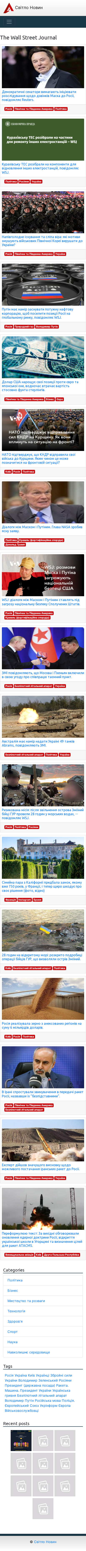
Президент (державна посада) (30, 1385)
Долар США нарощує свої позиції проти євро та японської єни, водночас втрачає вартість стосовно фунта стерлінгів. (40, 386)
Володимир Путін (47, 326)
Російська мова (48, 1400)
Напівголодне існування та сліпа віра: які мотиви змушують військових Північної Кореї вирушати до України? (42, 241)
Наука (13, 1342)
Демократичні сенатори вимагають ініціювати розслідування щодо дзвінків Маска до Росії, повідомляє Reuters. (39, 96)
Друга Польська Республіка (61, 1254)
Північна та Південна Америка (34, 108)
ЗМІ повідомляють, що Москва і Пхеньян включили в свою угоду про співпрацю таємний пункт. (43, 675)
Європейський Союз (22, 1405)
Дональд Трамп (15, 544)
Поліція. (68, 1400)
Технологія (16, 1311)
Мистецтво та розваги (26, 1301)
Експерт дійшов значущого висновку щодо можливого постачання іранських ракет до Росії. (41, 1167)
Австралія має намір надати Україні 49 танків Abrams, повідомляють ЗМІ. (38, 743)
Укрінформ (48, 1405)
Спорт (13, 1332)
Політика (61, 108)
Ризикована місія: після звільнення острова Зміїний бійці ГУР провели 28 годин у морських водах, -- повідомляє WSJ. (43, 814)
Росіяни (24, 181)
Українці (42, 1375)
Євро (60, 399)
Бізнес (50, 399)
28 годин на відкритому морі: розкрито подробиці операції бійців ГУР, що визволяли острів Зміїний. (42, 957)
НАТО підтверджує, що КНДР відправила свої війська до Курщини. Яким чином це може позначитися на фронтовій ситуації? (38, 458)
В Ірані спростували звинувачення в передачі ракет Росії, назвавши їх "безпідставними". (42, 1094)
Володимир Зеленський (38, 1380)
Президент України (35, 1390)
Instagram (24, 899)
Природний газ (24, 326)
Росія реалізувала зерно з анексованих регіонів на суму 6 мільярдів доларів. (42, 1025)
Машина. (12, 1390)
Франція (10, 899)
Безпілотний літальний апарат (33, 686)
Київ (8, 471)
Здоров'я (15, 1321)
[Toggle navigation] (9, 22)
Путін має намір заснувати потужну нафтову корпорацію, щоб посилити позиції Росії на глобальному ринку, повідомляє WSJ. (37, 313)
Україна (36, 181)
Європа (64, 1405)
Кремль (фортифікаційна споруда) (41, 540)
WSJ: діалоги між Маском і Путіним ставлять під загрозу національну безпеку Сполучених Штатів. (41, 602)
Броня (37, 899)
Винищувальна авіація (19, 1254)
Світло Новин (28, 7)
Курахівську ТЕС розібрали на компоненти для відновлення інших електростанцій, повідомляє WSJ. (40, 168)
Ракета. (62, 1385)
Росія (8, 108)
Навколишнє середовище (29, 1352)
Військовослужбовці (22, 1410)
